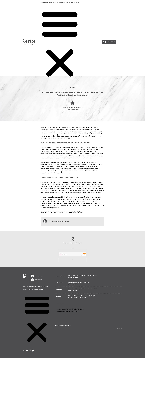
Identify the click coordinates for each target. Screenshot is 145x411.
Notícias (66, 2)
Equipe (61, 2)
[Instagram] (24, 351)
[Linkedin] (30, 351)
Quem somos (44, 2)
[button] (59, 43)
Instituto (71, 2)
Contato (76, 2)
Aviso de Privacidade (37, 289)
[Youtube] (27, 351)
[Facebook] (33, 351)
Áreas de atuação (53, 2)
